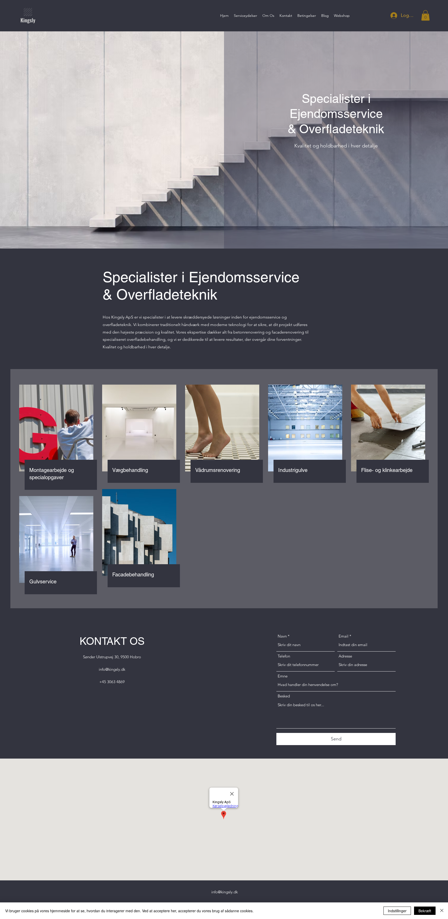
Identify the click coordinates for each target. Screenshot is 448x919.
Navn (282, 636)
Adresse (345, 656)
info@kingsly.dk (112, 669)
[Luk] (442, 911)
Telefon (284, 656)
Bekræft (424, 910)
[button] (425, 15)
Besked (284, 696)
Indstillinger (397, 910)
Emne (283, 676)
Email (343, 636)
